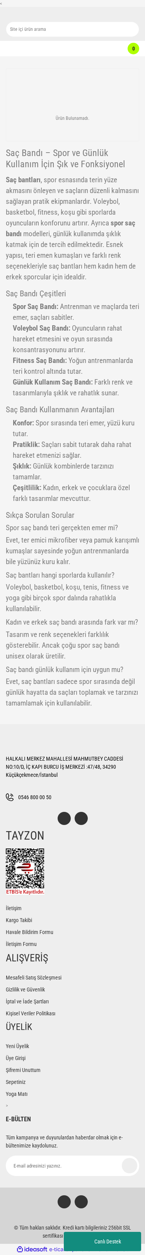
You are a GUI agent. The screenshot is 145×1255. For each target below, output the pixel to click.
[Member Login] (69, 48)
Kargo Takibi (19, 920)
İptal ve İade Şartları (27, 1001)
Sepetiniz (16, 1082)
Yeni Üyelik (17, 1046)
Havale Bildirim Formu (29, 932)
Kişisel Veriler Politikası (30, 1013)
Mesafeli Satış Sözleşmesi (33, 977)
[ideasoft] (32, 1249)
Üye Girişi (16, 1058)
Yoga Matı (16, 1094)
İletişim (14, 908)
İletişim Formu (21, 944)
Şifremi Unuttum (23, 1070)
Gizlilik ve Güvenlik (25, 989)
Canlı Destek (107, 1241)
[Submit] (129, 1165)
